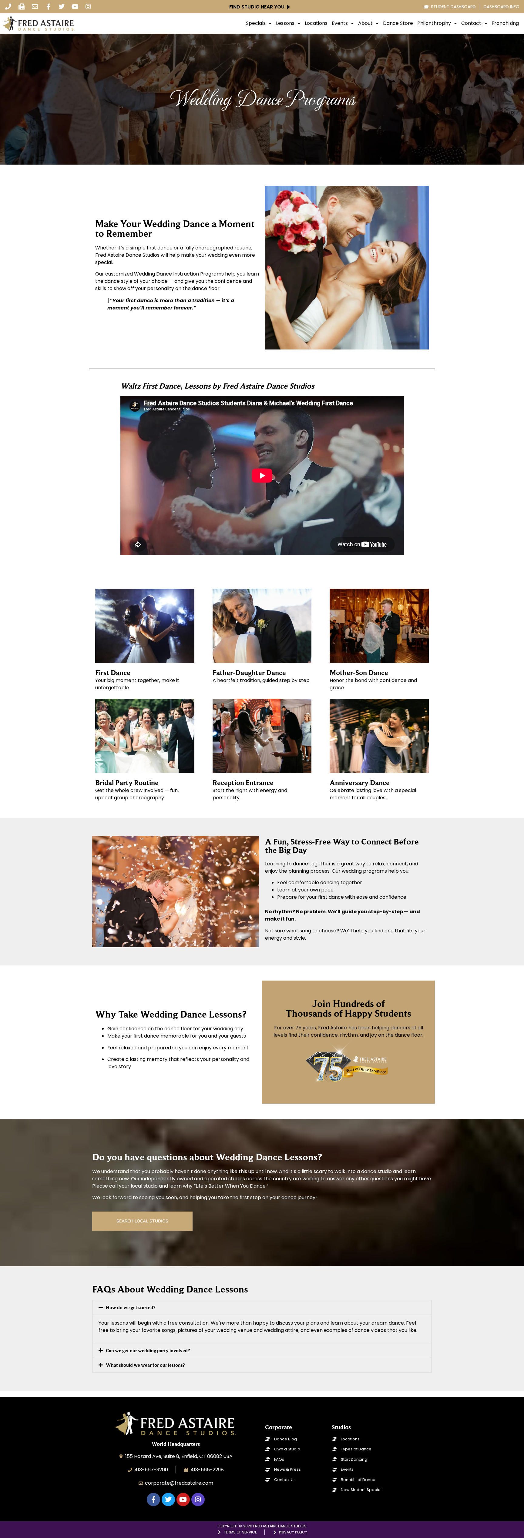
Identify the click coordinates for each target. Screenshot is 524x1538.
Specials (256, 23)
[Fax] (21, 6)
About (365, 23)
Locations (316, 23)
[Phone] (8, 6)
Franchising (505, 23)
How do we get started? (130, 1307)
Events (340, 23)
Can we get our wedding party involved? (148, 1350)
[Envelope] (35, 6)
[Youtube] (75, 6)
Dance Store (398, 23)
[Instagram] (88, 6)
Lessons (285, 23)
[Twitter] (61, 6)
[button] (262, 1307)
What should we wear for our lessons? (145, 1365)
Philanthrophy (434, 23)
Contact (471, 23)
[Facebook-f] (48, 6)
